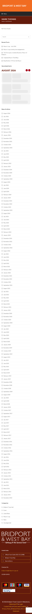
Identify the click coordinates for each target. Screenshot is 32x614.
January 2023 (7, 235)
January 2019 (7, 379)
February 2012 (7, 469)
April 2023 (6, 226)
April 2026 (6, 126)
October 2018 (7, 388)
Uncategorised (7, 523)
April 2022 (6, 263)
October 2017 (7, 410)
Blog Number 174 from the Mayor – (12, 60)
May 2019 (6, 366)
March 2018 (6, 404)
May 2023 (6, 222)
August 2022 (6, 251)
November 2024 (7, 172)
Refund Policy (16, 609)
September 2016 (7, 451)
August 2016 (6, 454)
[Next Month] (29, 70)
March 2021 (6, 304)
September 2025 (7, 147)
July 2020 (6, 329)
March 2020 (6, 341)
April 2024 (6, 191)
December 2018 (7, 382)
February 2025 (7, 163)
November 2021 (7, 279)
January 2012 (7, 473)
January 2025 (7, 166)
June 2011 (6, 485)
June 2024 (6, 188)
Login (21, 604)
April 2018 (6, 401)
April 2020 (6, 338)
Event (5, 510)
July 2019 (6, 360)
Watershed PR (13, 604)
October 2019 (7, 351)
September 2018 (7, 391)
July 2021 (6, 291)
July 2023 (6, 216)
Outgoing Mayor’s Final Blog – (11, 57)
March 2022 (6, 266)
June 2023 (6, 219)
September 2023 (7, 210)
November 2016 (7, 444)
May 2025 (6, 157)
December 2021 (7, 276)
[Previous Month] (27, 70)
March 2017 (6, 432)
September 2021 (7, 285)
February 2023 (7, 232)
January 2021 (7, 310)
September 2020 (7, 323)
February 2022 (7, 269)
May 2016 (6, 463)
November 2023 (7, 204)
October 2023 (7, 207)
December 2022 (7, 238)
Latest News (7, 513)
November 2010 (7, 498)
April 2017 (6, 429)
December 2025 (7, 138)
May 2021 (6, 298)
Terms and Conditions (20, 606)
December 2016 (7, 441)
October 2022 (7, 244)
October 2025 (7, 144)
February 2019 (7, 376)
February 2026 (7, 132)
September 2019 (7, 354)
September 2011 (7, 479)
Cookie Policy (8, 606)
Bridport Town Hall (8, 507)
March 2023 (6, 229)
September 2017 (7, 413)
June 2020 (6, 332)
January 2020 (7, 344)
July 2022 (6, 254)
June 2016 (6, 460)
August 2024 (6, 182)
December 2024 (7, 169)
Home (3, 21)
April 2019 (6, 369)
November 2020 (7, 316)
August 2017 (6, 416)
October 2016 (7, 448)
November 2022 (7, 241)
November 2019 (7, 348)
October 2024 (7, 176)
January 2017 (7, 438)
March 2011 (6, 488)
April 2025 (6, 160)
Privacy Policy (6, 609)
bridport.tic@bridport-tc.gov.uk (10, 570)
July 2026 (6, 116)
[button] (4, 14)
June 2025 (6, 154)
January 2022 (7, 272)
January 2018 (7, 407)
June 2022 (6, 257)
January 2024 (7, 197)
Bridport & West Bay (14, 5)
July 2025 (6, 151)
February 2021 (7, 307)
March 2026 (6, 129)
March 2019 (6, 373)
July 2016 (6, 457)
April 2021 (6, 301)
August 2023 (6, 213)
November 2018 (7, 385)
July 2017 (6, 419)
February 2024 (7, 194)
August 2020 (6, 326)
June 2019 (6, 363)
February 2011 (7, 491)
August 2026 (6, 113)
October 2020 (7, 319)
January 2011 (7, 494)
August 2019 (6, 357)
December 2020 (7, 313)
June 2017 (6, 423)
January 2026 (7, 135)
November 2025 (7, 141)
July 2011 (6, 482)
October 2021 (7, 282)
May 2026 (6, 122)
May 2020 (6, 335)
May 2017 (6, 426)
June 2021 (6, 294)
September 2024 (7, 179)
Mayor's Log (7, 516)
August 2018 (6, 394)
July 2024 (6, 185)
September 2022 (7, 247)
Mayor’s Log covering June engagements (13, 49)
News (5, 519)
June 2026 (6, 119)
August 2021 (6, 288)
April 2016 (6, 466)
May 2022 (6, 260)
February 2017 (7, 435)
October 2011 (7, 476)
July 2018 (6, 398)
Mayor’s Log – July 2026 (9, 46)
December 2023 (7, 201)
